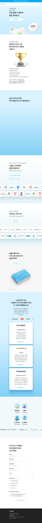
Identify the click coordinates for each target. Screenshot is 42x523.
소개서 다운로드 (15, 263)
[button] (10, 32)
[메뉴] (40, 3)
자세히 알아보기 (15, 221)
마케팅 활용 (18, 495)
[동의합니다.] (9, 494)
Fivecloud (3, 3)
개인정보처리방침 (11, 515)
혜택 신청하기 (15, 17)
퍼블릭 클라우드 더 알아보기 (15, 178)
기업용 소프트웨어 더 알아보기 (15, 175)
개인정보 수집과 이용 (18, 494)
